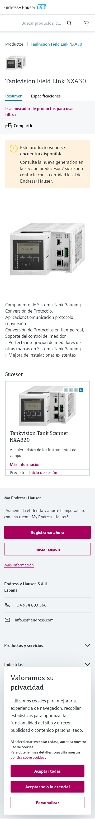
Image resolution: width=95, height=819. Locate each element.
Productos (14, 44)
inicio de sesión (43, 472)
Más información (25, 464)
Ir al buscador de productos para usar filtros (39, 111)
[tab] (16, 96)
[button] (47, 532)
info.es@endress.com (34, 620)
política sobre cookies (27, 757)
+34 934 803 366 (30, 605)
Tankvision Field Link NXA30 (56, 44)
